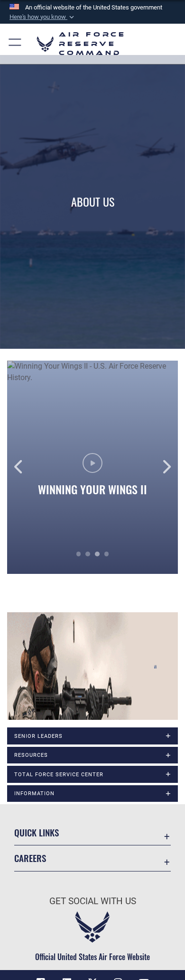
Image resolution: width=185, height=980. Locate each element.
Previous (24, 467)
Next (161, 467)
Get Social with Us (92, 901)
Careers (30, 858)
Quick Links (36, 832)
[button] (42, 17)
